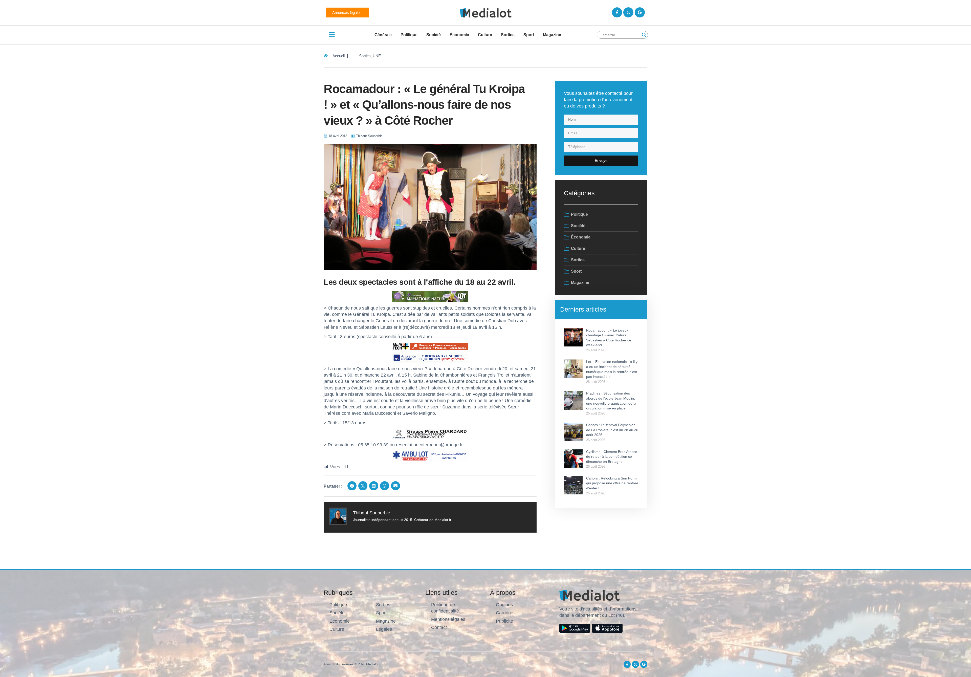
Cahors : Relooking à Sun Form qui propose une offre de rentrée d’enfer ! (612, 483)
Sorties (508, 35)
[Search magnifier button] (644, 34)
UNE (377, 56)
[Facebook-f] (617, 12)
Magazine (552, 35)
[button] (352, 485)
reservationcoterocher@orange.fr (429, 444)
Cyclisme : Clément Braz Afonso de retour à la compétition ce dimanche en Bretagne (611, 457)
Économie (459, 35)
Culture (485, 35)
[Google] (640, 12)
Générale (383, 35)
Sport (528, 35)
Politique (409, 35)
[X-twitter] (628, 12)
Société (433, 35)
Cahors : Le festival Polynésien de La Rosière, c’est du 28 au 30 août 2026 (612, 430)
